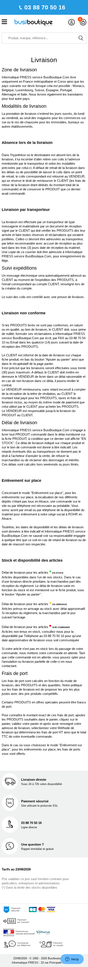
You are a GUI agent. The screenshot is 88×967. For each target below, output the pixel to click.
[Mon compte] (71, 22)
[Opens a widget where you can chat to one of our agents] (72, 959)
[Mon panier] (83, 22)
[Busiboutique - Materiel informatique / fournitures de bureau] (34, 22)
